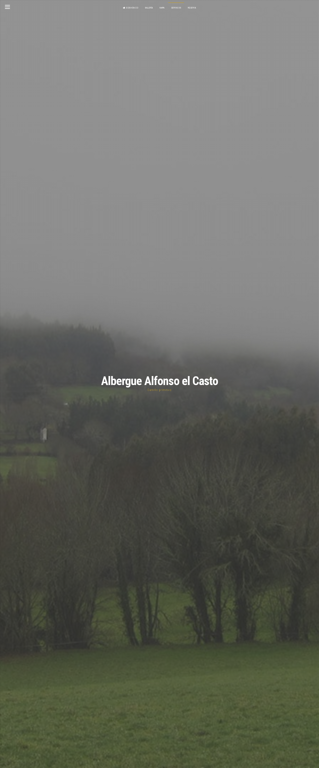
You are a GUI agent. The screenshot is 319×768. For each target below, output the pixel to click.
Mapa (162, 8)
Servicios (176, 8)
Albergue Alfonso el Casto (159, 381)
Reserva (192, 8)
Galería (149, 8)
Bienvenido (132, 8)
